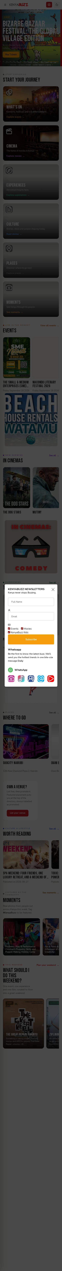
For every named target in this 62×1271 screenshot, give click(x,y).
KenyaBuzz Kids (19, 632)
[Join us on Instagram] (11, 678)
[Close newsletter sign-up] (52, 590)
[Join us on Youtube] (50, 678)
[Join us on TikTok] (21, 678)
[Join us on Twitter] (41, 678)
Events (14, 628)
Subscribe (31, 639)
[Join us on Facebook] (31, 678)
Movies (27, 628)
